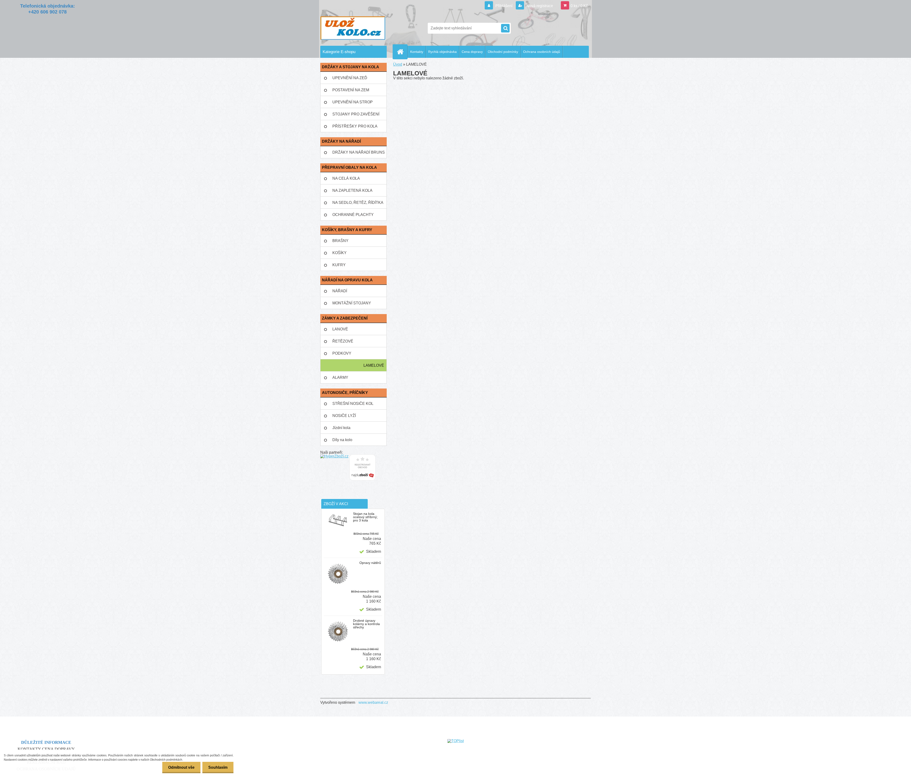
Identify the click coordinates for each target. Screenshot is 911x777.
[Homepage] (402, 52)
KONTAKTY (29, 749)
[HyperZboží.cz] (334, 456)
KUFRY (339, 265)
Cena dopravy (472, 52)
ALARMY (340, 377)
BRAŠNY (340, 241)
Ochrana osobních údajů (541, 52)
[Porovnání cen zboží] (362, 456)
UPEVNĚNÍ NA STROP (352, 102)
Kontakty (416, 52)
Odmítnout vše (181, 767)
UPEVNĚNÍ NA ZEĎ (349, 78)
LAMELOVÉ (373, 365)
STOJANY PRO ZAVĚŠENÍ (355, 114)
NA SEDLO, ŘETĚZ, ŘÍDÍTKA (357, 203)
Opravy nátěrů (370, 562)
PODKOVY (341, 353)
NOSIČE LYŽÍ (344, 416)
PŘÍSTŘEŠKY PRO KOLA (354, 126)
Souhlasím (218, 767)
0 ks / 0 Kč (579, 6)
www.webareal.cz (373, 702)
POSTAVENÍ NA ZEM (350, 90)
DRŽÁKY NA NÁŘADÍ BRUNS (358, 152)
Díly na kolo (342, 440)
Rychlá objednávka (442, 52)
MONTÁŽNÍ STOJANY (351, 303)
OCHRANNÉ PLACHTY (353, 215)
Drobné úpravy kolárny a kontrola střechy (366, 624)
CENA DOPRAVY (58, 749)
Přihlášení (503, 6)
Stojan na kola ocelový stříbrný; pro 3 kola (365, 517)
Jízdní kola (341, 428)
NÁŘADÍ (339, 291)
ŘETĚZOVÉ (342, 341)
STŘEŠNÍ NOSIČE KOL (352, 404)
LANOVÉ (340, 329)
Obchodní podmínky (503, 52)
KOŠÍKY (339, 253)
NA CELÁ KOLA (346, 178)
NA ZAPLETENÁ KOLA (352, 190)
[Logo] (353, 28)
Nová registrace (539, 6)
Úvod (397, 64)
